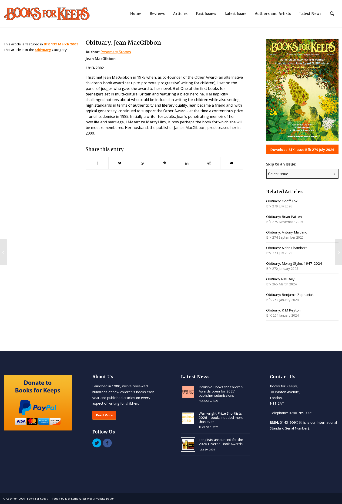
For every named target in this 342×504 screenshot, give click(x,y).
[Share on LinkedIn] (187, 163)
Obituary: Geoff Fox (282, 201)
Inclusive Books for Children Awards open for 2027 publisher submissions (221, 391)
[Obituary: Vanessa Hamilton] (3, 252)
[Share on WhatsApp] (142, 163)
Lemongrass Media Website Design (92, 498)
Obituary (43, 49)
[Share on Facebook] (97, 163)
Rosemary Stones (116, 51)
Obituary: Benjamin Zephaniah (290, 294)
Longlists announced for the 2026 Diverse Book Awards (221, 441)
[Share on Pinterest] (164, 163)
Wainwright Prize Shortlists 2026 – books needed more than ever (221, 417)
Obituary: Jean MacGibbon (123, 42)
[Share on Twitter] (120, 163)
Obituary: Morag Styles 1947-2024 (294, 263)
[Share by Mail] (232, 163)
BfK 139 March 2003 (61, 44)
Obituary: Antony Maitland (286, 232)
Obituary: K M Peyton (283, 310)
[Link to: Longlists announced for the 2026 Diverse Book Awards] (188, 444)
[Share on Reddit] (209, 163)
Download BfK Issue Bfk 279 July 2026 (302, 149)
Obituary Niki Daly (280, 279)
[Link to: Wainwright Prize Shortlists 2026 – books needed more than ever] (188, 418)
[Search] (332, 13)
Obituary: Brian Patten (284, 216)
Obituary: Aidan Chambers (287, 247)
